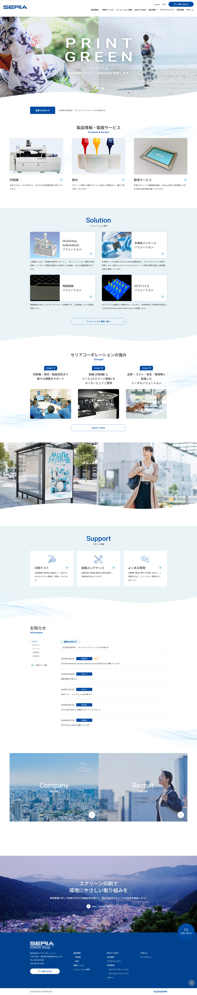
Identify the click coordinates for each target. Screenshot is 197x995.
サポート (190, 9)
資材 (77, 961)
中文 (164, 4)
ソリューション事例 (124, 9)
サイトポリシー (146, 957)
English (157, 4)
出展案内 (36, 652)
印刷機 (78, 957)
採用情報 (180, 9)
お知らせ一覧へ (41, 665)
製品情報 (94, 9)
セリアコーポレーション (119, 969)
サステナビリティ (167, 9)
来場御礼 (36, 656)
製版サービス (107, 9)
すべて (35, 641)
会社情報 (152, 9)
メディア (36, 648)
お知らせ (36, 645)
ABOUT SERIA (140, 9)
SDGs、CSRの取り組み (101, 906)
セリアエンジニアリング (119, 973)
